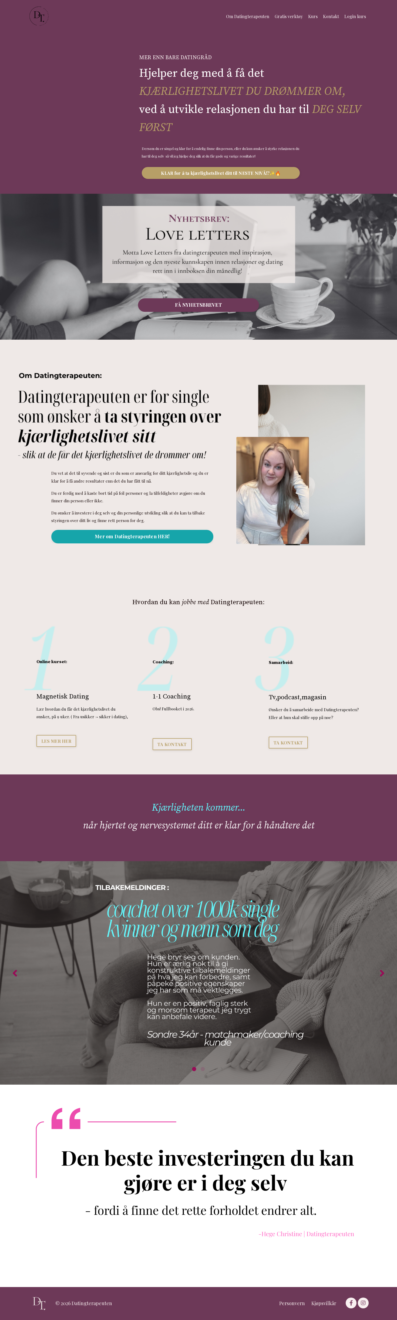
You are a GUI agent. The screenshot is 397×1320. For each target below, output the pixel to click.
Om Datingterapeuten (247, 16)
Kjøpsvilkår (323, 1303)
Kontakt (331, 16)
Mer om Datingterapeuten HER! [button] (132, 536)
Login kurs (355, 16)
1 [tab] (194, 1069)
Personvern (292, 1303)
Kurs (313, 16)
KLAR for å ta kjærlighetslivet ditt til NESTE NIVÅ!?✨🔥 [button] (221, 173)
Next (382, 973)
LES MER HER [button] (56, 741)
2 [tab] (203, 1069)
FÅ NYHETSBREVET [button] (198, 305)
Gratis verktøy (289, 16)
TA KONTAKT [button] (172, 744)
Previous (15, 973)
